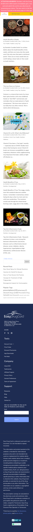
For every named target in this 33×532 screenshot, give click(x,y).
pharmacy (22, 290)
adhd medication (22, 297)
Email (5, 409)
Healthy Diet (26, 295)
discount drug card (10, 293)
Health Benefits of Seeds (11, 39)
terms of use (18, 513)
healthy (21, 295)
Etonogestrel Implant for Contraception (15, 283)
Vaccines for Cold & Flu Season (12, 272)
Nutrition (23, 90)
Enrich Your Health (14, 137)
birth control (15, 297)
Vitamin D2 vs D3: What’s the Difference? (16, 133)
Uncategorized (12, 186)
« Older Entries (7, 259)
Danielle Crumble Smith (11, 41)
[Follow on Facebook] (4, 333)
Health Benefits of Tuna (10, 182)
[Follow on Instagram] (11, 333)
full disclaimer (21, 511)
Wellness (5, 139)
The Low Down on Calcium (11, 86)
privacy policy (7, 513)
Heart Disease (14, 295)
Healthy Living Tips (15, 43)
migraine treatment (7, 297)
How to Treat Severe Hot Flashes (13, 275)
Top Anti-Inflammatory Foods (12, 229)
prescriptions (10, 290)
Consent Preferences (10, 378)
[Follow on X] (8, 333)
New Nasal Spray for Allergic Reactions (15, 269)
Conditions (6, 137)
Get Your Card (15, 14)
